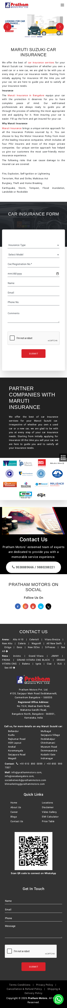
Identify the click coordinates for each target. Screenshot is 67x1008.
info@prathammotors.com (26, 772)
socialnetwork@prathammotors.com (25, 780)
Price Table (48, 821)
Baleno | (28, 663)
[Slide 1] (27, 37)
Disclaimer (48, 807)
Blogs (13, 816)
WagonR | (39, 643)
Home (13, 802)
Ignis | (41, 663)
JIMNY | (58, 656)
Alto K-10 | (21, 639)
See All (8, 667)
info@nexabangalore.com (19, 776)
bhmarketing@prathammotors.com (25, 784)
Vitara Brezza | (55, 639)
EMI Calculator (50, 816)
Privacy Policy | (47, 985)
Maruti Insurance (12, 128)
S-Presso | (52, 647)
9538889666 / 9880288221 (35, 567)
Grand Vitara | (39, 656)
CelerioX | (36, 639)
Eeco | (22, 647)
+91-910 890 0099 (31, 763)
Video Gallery (49, 812)
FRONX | (9, 660)
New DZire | (36, 647)
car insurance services (41, 62)
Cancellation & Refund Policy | (27, 989)
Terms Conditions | (22, 985)
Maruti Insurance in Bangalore (26, 95)
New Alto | (9, 643)
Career (14, 812)
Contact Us (16, 821)
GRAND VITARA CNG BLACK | (36, 660)
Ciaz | (52, 663)
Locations (47, 802)
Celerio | (24, 643)
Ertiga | (10, 647)
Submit (33, 353)
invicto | (20, 656)
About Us (15, 807)
